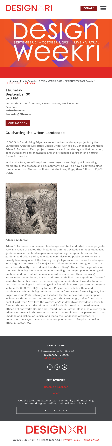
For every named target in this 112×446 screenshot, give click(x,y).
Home (15, 81)
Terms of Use (90, 439)
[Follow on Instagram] (57, 367)
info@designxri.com (56, 358)
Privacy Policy (71, 439)
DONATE (88, 8)
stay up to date (56, 410)
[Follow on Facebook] (49, 367)
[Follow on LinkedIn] (64, 367)
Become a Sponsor (56, 386)
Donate (55, 392)
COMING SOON (17, 123)
